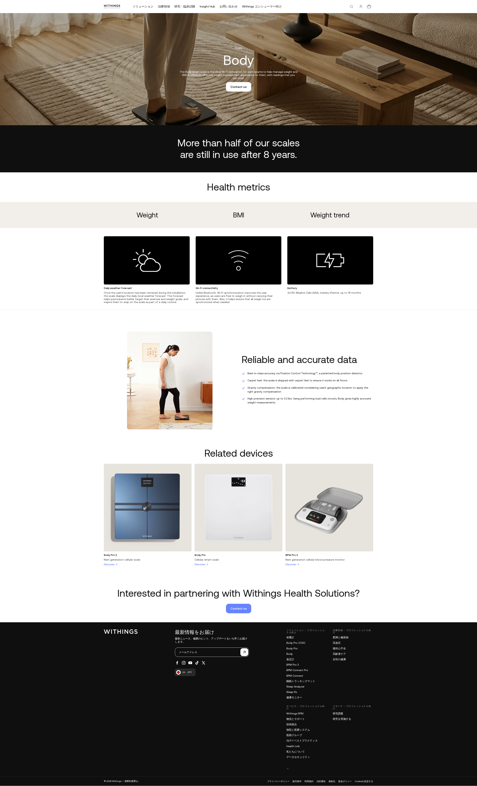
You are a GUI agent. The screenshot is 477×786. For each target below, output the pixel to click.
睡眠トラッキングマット (300, 681)
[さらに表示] (329, 768)
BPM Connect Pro (297, 670)
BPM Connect (294, 675)
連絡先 (331, 781)
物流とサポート (295, 718)
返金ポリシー (345, 781)
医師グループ (294, 735)
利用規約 (309, 781)
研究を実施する (342, 718)
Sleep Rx (291, 691)
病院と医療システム (298, 729)
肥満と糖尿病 (340, 637)
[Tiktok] (197, 663)
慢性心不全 (339, 648)
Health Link (293, 746)
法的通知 (321, 781)
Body (289, 653)
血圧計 (290, 659)
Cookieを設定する (364, 781)
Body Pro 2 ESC (295, 642)
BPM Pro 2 (291, 554)
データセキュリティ (298, 757)
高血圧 (337, 642)
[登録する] (244, 652)
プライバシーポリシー (278, 781)
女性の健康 (339, 659)
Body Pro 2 (110, 554)
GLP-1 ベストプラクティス (302, 740)
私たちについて (295, 751)
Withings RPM (294, 713)
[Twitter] (203, 663)
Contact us (238, 86)
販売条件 (297, 781)
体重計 (290, 637)
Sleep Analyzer (295, 686)
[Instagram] (183, 663)
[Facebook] (177, 663)
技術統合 (291, 724)
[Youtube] (190, 663)
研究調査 (338, 713)
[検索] (351, 6)
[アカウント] (361, 6)
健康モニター (294, 697)
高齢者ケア (339, 653)
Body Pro (200, 554)
